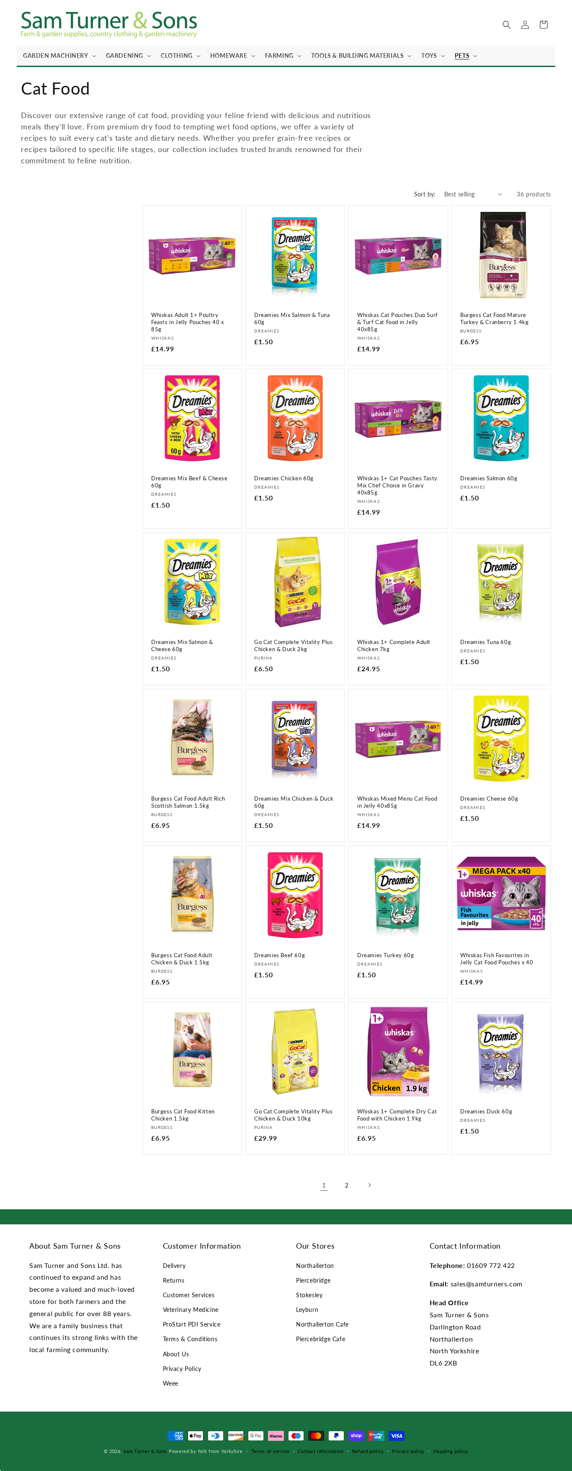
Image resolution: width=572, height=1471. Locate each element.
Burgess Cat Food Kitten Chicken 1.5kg (183, 1115)
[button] (58, 56)
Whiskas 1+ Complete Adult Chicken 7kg (393, 645)
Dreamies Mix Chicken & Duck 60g (293, 802)
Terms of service (270, 1451)
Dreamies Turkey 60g (385, 955)
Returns (174, 1280)
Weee (170, 1383)
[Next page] (369, 1185)
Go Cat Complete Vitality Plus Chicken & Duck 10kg (293, 1115)
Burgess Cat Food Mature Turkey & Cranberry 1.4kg (494, 318)
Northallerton (315, 1265)
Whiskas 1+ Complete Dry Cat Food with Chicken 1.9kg (397, 1115)
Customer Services (189, 1294)
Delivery (174, 1265)
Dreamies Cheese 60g (489, 798)
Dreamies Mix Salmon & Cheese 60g (182, 645)
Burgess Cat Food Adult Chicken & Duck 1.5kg (181, 959)
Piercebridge (313, 1280)
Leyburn (307, 1309)
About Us (176, 1354)
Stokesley (309, 1294)
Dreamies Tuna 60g (485, 642)
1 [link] (324, 1185)
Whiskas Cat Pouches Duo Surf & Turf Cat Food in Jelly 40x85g (397, 322)
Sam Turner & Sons (145, 1451)
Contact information (320, 1451)
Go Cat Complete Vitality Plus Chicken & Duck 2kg (293, 645)
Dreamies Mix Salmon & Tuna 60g (292, 318)
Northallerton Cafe (322, 1324)
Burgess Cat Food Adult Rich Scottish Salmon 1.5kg (188, 802)
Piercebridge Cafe (320, 1338)
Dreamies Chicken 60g (284, 478)
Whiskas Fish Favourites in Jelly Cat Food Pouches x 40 (496, 959)
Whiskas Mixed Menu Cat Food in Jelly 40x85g (397, 802)
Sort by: (425, 194)
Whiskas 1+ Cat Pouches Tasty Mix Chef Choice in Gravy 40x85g (397, 485)
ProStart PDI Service (192, 1324)
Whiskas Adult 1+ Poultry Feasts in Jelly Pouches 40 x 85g (187, 322)
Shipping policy (451, 1451)
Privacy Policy (182, 1368)
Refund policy (368, 1451)
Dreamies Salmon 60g (488, 478)
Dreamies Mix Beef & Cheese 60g (189, 482)
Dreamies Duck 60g (486, 1111)
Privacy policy (408, 1451)
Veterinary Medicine (191, 1309)
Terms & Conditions (190, 1338)
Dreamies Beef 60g (279, 955)
